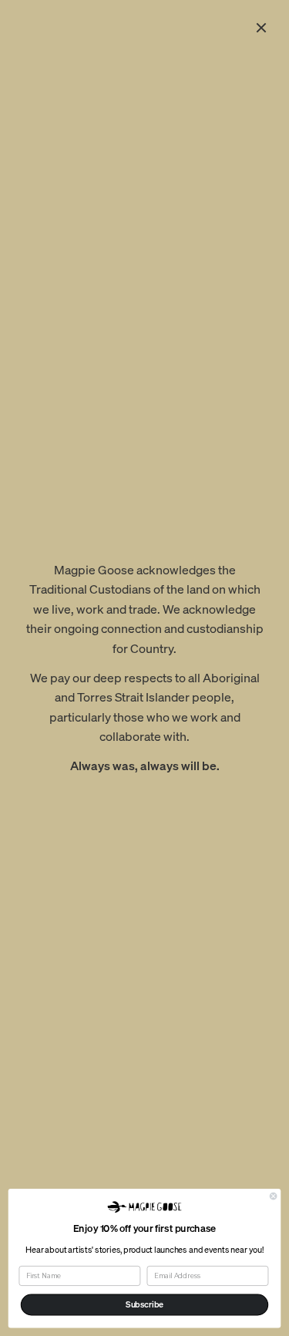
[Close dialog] (273, 1196)
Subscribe (144, 1304)
